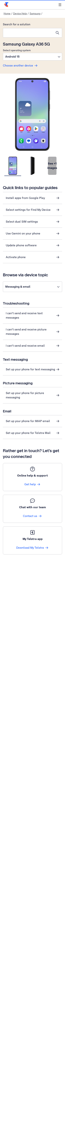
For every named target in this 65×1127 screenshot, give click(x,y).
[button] (32, 56)
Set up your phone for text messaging (30, 369)
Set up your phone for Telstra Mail (28, 433)
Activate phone (16, 257)
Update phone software (21, 245)
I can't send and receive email (25, 346)
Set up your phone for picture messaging (25, 395)
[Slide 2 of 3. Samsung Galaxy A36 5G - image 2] (32, 166)
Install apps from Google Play (25, 198)
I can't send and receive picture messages (26, 332)
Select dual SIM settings (22, 222)
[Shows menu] (60, 4)
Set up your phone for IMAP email (28, 421)
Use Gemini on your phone (23, 233)
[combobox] (28, 32)
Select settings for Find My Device (28, 210)
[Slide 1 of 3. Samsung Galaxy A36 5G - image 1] (12, 166)
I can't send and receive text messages (24, 315)
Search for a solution (16, 24)
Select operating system (17, 50)
